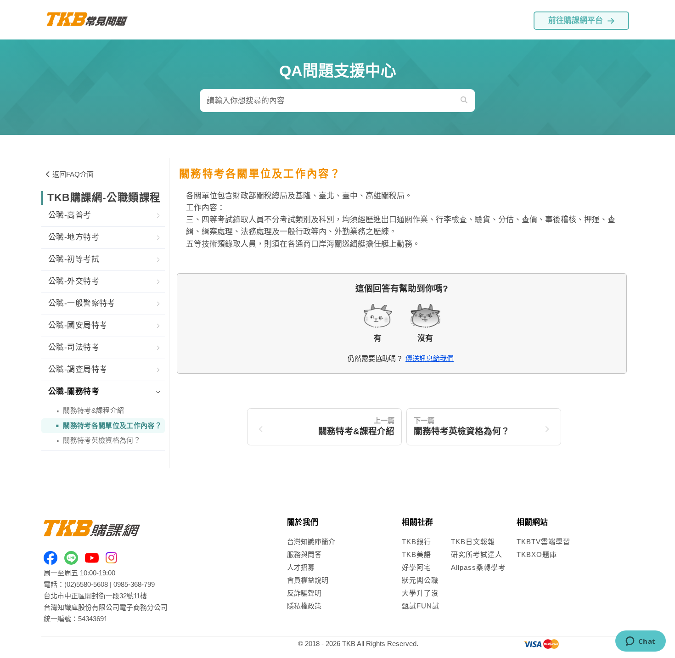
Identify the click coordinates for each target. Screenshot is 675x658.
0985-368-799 (134, 584)
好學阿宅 (416, 567)
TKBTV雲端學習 (543, 542)
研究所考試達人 (476, 554)
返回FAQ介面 (73, 174)
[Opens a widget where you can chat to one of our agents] (640, 641)
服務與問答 (304, 554)
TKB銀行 (416, 542)
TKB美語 (416, 554)
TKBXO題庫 (537, 554)
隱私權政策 (304, 606)
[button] (103, 216)
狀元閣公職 (420, 580)
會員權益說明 (307, 580)
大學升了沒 (420, 593)
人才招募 (301, 567)
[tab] (103, 216)
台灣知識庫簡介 (311, 542)
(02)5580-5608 (86, 584)
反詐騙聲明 (304, 593)
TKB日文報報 (473, 542)
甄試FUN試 (420, 606)
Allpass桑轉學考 (478, 567)
